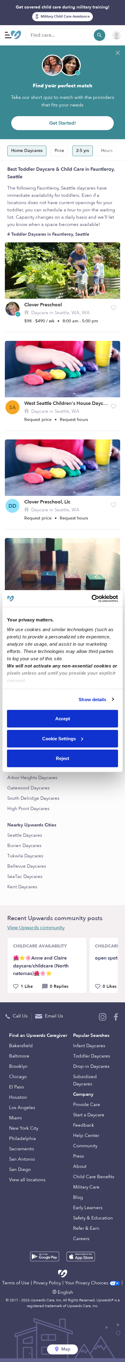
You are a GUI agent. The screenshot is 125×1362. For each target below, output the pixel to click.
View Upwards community (36, 927)
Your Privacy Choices (87, 1283)
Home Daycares (26, 150)
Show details (92, 699)
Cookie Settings (59, 738)
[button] (113, 307)
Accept (62, 718)
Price (59, 150)
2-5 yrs (82, 150)
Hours (107, 150)
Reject (62, 758)
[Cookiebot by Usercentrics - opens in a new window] (91, 598)
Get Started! (62, 123)
